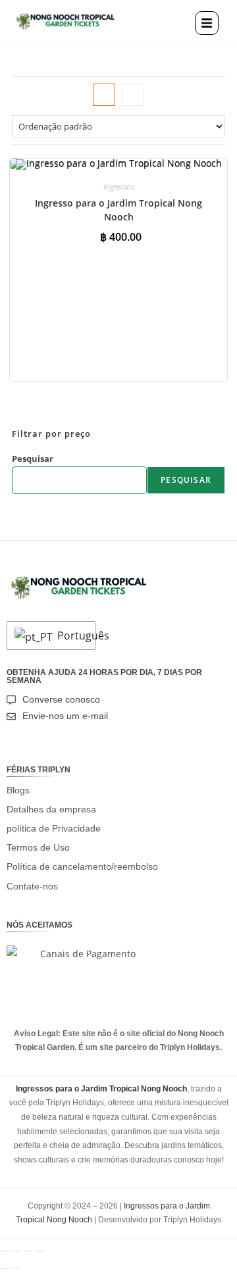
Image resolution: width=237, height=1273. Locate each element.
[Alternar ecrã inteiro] (16, 1251)
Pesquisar (32, 458)
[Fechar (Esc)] (40, 1251)
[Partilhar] (28, 1251)
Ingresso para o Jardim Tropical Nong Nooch (118, 210)
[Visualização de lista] (133, 95)
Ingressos (118, 186)
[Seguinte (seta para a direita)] (16, 1268)
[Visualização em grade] (104, 95)
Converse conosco (61, 699)
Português (73, 635)
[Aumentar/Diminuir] (4, 1251)
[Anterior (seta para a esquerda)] (4, 1268)
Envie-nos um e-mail (65, 716)
